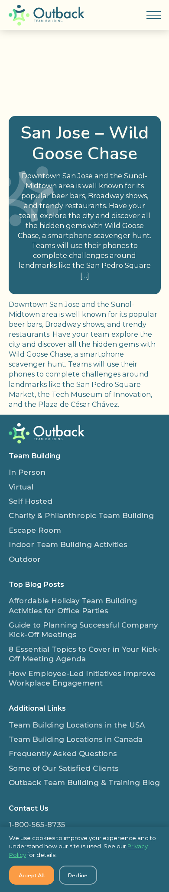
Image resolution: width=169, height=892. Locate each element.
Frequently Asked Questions (63, 753)
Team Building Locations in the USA (77, 725)
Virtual (21, 487)
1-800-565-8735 (37, 824)
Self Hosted (30, 501)
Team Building (34, 455)
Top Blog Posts (36, 584)
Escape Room (35, 530)
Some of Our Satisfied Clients (64, 768)
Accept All (32, 875)
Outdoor (25, 559)
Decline (78, 875)
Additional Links (37, 708)
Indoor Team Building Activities (68, 544)
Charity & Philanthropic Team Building (81, 515)
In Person (27, 472)
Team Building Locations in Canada (76, 739)
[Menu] (153, 15)
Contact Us (29, 808)
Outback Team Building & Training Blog (84, 782)
